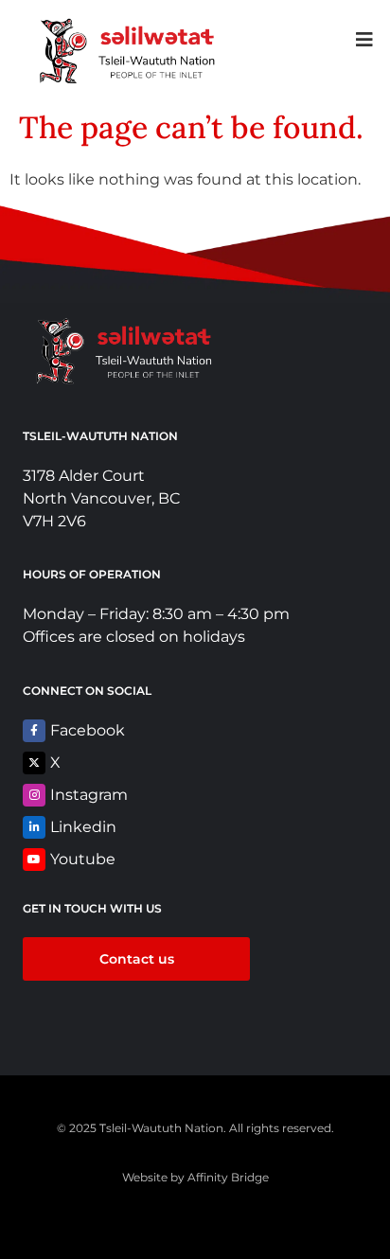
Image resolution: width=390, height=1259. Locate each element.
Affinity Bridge (228, 1177)
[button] (364, 39)
